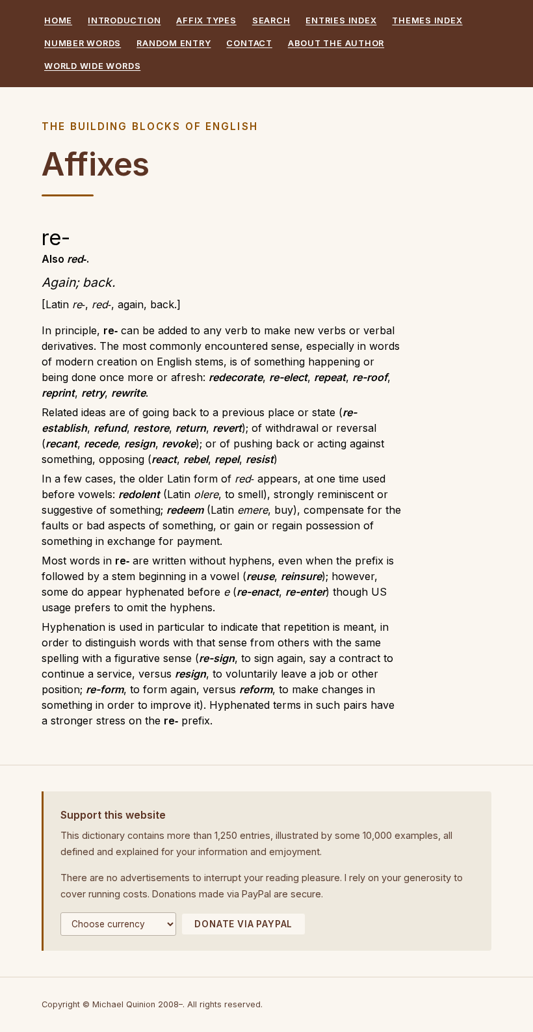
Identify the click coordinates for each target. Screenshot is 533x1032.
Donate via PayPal (243, 924)
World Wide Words (92, 66)
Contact (249, 43)
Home (58, 20)
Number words (82, 43)
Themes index (427, 20)
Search (271, 20)
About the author (336, 43)
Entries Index (341, 20)
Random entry (173, 43)
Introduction (124, 20)
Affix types (206, 20)
